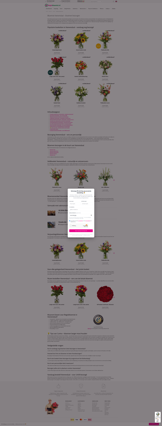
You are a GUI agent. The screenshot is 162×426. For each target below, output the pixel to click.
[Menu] (160, 412)
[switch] (158, 421)
